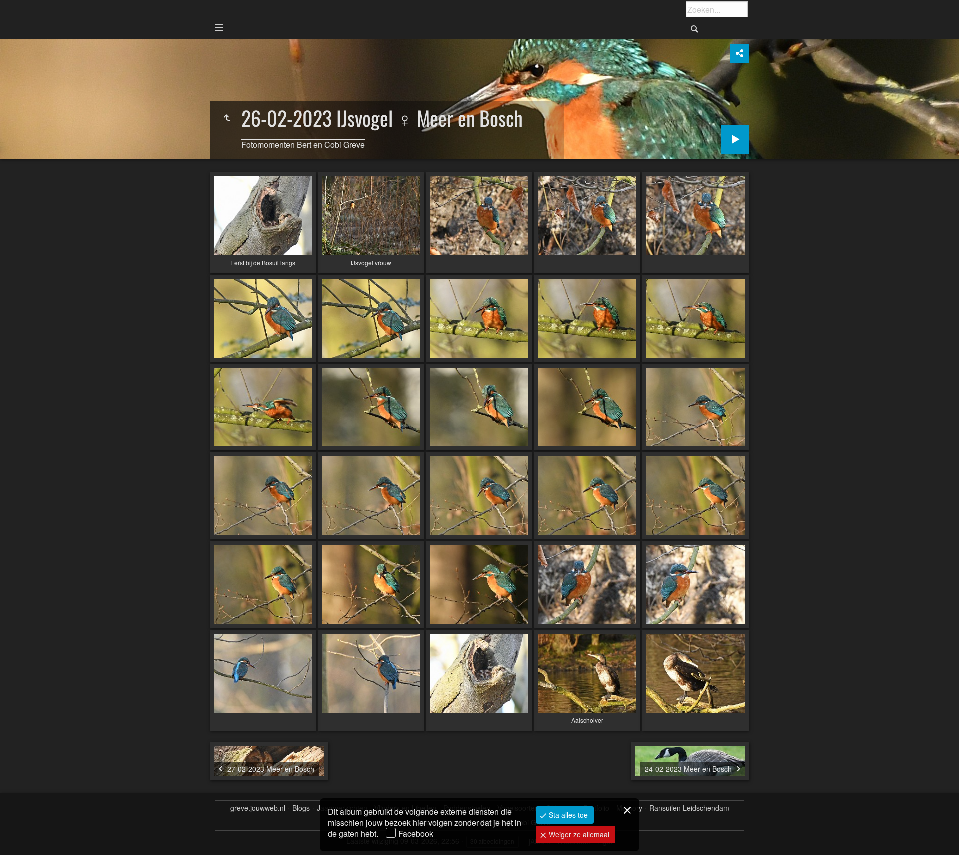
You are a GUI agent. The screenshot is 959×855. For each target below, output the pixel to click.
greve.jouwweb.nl (257, 808)
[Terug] (226, 117)
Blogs (301, 808)
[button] (20, 835)
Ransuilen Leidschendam (689, 808)
